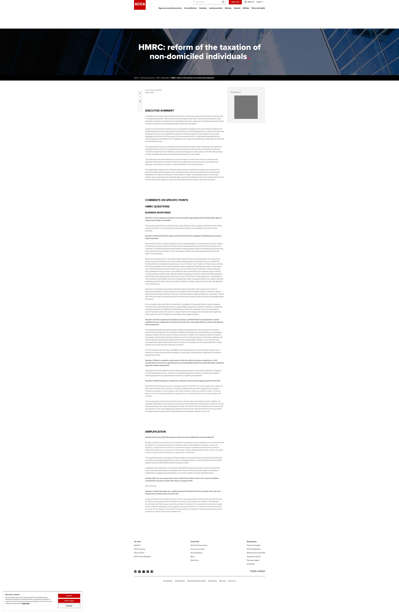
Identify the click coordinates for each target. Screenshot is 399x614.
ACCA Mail (251, 564)
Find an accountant (197, 549)
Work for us (195, 560)
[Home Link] (257, 572)
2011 (157, 78)
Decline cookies (69, 601)
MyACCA (137, 545)
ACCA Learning (139, 549)
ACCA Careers (139, 553)
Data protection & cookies (196, 581)
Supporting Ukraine (254, 556)
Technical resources (147, 78)
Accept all (69, 596)
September (165, 78)
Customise (69, 606)
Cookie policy (26, 603)
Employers (203, 8)
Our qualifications (190, 8)
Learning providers (215, 8)
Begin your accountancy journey (170, 8)
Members (228, 8)
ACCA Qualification (254, 549)
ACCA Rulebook (196, 553)
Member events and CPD (256, 553)
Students (237, 8)
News (193, 556)
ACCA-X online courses (199, 545)
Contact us (232, 581)
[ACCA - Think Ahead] (140, 9)
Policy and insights (258, 8)
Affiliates (246, 8)
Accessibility (167, 581)
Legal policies (180, 581)
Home (136, 78)
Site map (222, 581)
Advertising (212, 581)
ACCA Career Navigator (142, 556)
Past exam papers (253, 560)
